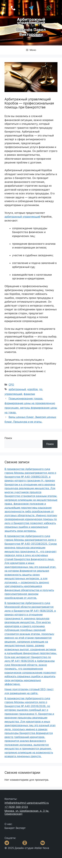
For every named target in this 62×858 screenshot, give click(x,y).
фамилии (29, 393)
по (40, 389)
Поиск (8, 438)
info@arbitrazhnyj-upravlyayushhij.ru (27, 802)
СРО (11, 384)
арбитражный (17, 389)
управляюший (13, 393)
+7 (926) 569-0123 (16, 806)
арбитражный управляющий (22, 216)
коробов (32, 389)
